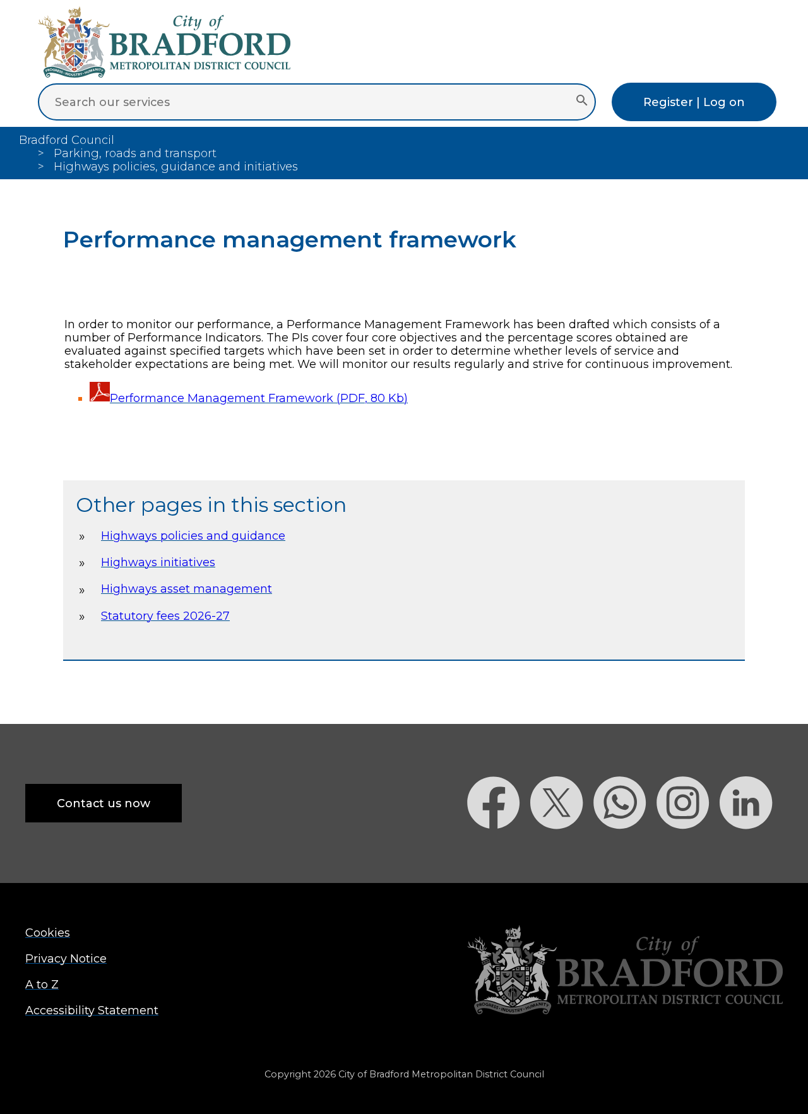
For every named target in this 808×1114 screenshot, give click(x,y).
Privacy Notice (66, 958)
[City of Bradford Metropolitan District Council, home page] (164, 73)
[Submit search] (581, 101)
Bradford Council (66, 139)
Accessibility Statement (91, 1010)
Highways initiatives (158, 562)
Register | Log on (694, 102)
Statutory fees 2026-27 (165, 615)
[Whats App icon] (624, 851)
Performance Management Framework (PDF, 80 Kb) (259, 398)
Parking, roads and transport (135, 153)
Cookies (47, 932)
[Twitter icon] (561, 851)
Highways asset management (186, 588)
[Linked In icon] (751, 851)
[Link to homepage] (625, 971)
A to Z (42, 984)
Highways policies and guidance (193, 535)
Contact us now (103, 803)
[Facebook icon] (498, 851)
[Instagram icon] (688, 851)
